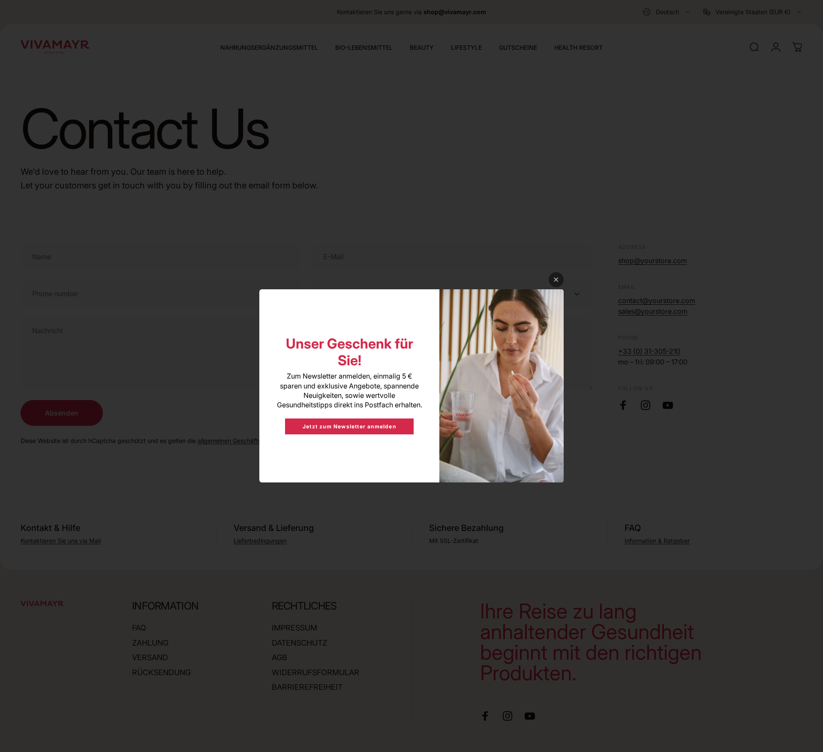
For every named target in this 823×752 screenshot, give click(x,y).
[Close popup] (556, 279)
